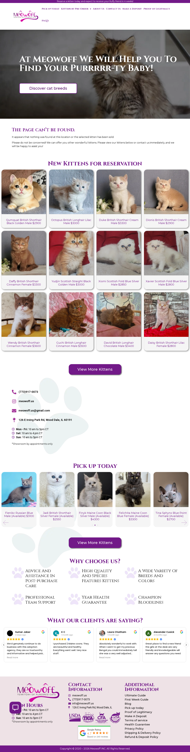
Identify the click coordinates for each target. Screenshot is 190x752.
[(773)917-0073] (14, 392)
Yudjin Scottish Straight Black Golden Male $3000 (71, 283)
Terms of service (136, 720)
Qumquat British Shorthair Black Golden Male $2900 (24, 221)
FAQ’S (45, 20)
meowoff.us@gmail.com (34, 410)
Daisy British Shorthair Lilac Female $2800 (166, 344)
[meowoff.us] (14, 401)
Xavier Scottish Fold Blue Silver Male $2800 (166, 283)
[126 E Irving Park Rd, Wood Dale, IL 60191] (14, 420)
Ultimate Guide (135, 695)
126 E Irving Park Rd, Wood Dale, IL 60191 (45, 420)
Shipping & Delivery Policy (143, 732)
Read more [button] (58, 657)
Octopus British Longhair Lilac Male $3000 (71, 221)
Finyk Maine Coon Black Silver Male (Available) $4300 (57, 516)
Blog (128, 703)
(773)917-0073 (28, 392)
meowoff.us (26, 401)
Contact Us (113, 8)
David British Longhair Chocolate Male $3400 (119, 344)
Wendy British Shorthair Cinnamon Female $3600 (24, 344)
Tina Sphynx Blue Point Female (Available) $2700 (133, 516)
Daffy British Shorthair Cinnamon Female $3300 (24, 283)
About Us (98, 8)
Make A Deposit (132, 8)
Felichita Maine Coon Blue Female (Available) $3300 (95, 516)
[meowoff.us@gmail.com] (14, 410)
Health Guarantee (137, 724)
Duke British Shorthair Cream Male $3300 (118, 221)
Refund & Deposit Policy (141, 737)
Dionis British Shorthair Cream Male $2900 (166, 221)
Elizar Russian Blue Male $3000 (171, 514)
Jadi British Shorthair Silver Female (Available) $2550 (19, 516)
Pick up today (50, 8)
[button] (6, 523)
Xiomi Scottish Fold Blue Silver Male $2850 (119, 283)
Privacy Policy (134, 728)
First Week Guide (136, 699)
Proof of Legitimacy (157, 8)
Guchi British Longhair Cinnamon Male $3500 (71, 344)
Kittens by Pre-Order (74, 8)
